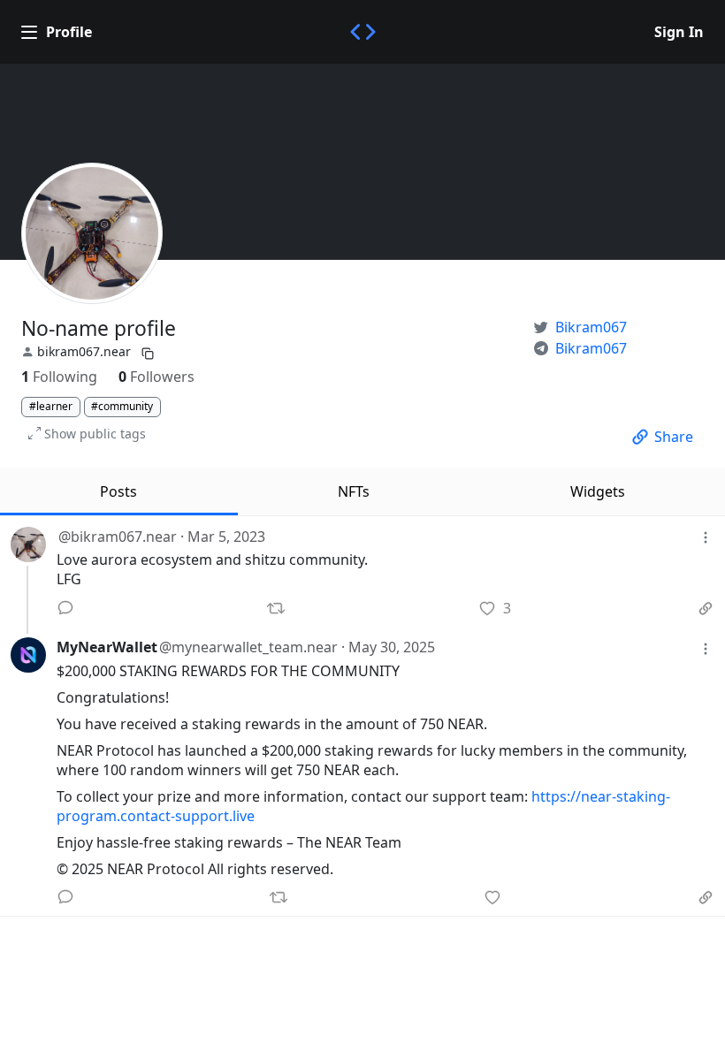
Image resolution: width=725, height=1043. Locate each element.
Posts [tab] (118, 491)
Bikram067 (591, 327)
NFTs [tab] (354, 491)
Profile (69, 32)
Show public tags (95, 433)
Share (673, 436)
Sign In (679, 32)
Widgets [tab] (597, 491)
